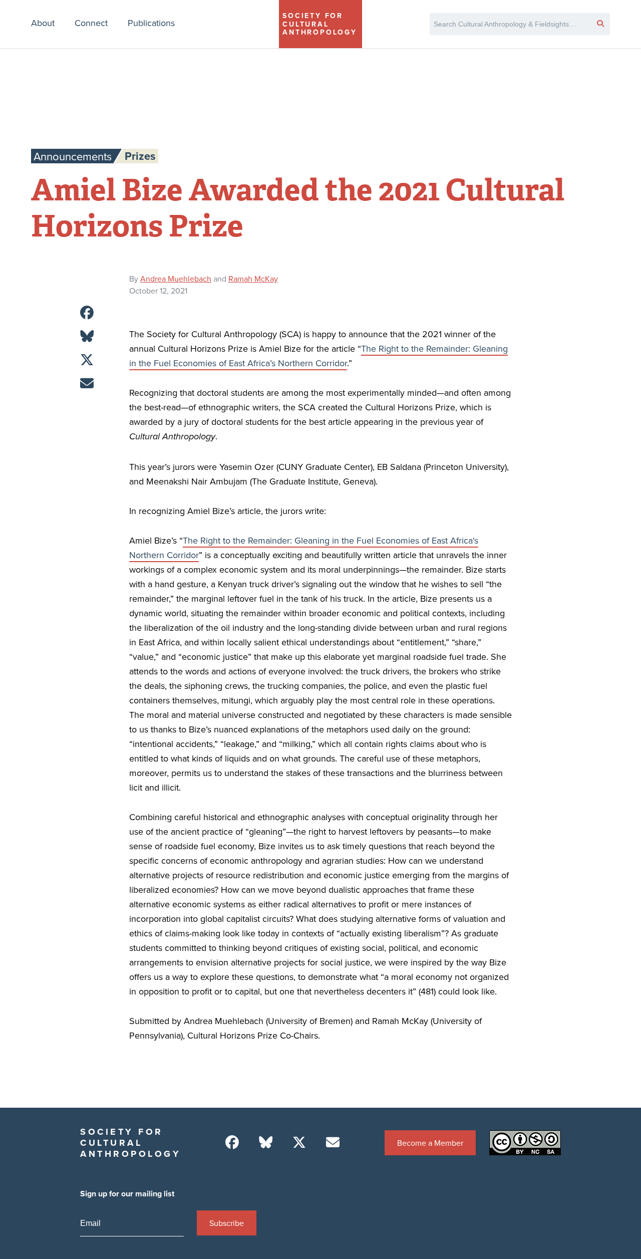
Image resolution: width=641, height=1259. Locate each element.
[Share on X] (87, 360)
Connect (91, 23)
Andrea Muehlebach (175, 278)
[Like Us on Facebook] (232, 1142)
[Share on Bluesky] (87, 336)
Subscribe (226, 1222)
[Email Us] (333, 1142)
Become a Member (430, 1142)
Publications (151, 23)
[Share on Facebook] (87, 313)
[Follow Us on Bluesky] (265, 1142)
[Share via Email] (87, 383)
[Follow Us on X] (299, 1142)
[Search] (600, 23)
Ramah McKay (253, 278)
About (43, 23)
